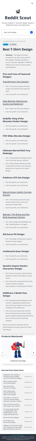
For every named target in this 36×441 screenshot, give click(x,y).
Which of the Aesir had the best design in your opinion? (17, 405)
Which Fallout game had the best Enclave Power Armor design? (17, 392)
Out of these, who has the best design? (17, 421)
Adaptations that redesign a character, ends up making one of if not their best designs (17, 376)
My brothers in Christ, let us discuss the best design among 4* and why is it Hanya (17, 399)
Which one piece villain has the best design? (17, 382)
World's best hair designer (17, 417)
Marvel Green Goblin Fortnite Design (17, 193)
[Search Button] (31, 32)
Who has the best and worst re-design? (17, 387)
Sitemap (14, 435)
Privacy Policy (20, 435)
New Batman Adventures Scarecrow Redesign (15, 102)
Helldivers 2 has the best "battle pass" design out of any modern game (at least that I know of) (17, 427)
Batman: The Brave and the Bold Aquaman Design (16, 216)
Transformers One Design (15, 81)
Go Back (6, 44)
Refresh (14, 44)
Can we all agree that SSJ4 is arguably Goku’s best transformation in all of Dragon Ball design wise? (17, 411)
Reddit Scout (18, 18)
